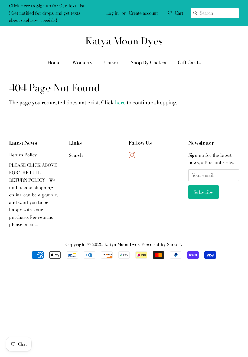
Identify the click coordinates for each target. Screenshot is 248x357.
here (120, 102)
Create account (143, 13)
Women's (82, 62)
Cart (179, 13)
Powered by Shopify (162, 244)
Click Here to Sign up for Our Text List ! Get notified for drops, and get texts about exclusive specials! (46, 13)
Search (76, 155)
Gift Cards (189, 62)
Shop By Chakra (148, 62)
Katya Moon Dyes (124, 41)
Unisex (111, 62)
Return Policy (23, 155)
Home (53, 62)
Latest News (23, 142)
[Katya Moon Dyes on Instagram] (132, 156)
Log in (112, 13)
